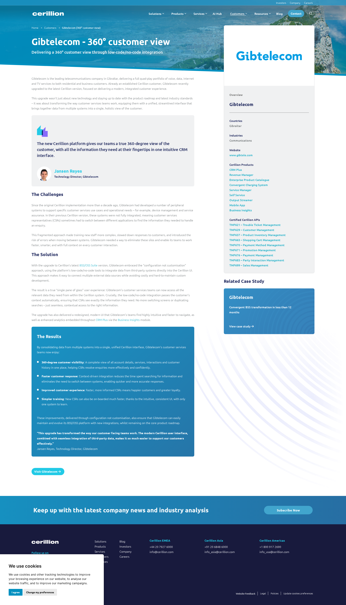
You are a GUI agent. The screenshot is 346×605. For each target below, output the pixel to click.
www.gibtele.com (241, 155)
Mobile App (237, 205)
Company (295, 3)
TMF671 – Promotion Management (252, 250)
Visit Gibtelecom (46, 471)
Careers (308, 3)
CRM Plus (102, 320)
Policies (275, 593)
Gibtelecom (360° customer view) (81, 27)
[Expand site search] (311, 13)
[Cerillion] (48, 13)
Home (35, 27)
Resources (261, 14)
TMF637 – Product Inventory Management (257, 235)
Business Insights (129, 320)
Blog (279, 14)
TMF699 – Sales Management (248, 265)
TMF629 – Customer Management (251, 230)
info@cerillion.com (162, 552)
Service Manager (240, 190)
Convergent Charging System (248, 185)
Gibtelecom (241, 297)
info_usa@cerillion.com (274, 552)
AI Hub (217, 14)
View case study (240, 326)
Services (199, 14)
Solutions (155, 14)
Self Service (237, 195)
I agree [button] (16, 592)
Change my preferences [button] (40, 592)
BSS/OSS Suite (88, 265)
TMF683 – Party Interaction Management (256, 260)
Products (177, 14)
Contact (296, 13)
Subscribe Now (288, 510)
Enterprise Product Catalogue (249, 180)
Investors (281, 3)
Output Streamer (240, 200)
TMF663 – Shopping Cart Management (254, 240)
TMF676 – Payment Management (251, 255)
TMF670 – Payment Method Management (257, 245)
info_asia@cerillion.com (220, 552)
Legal (263, 593)
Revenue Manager (241, 175)
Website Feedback (245, 593)
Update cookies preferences (298, 593)
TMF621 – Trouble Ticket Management (255, 225)
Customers (237, 14)
